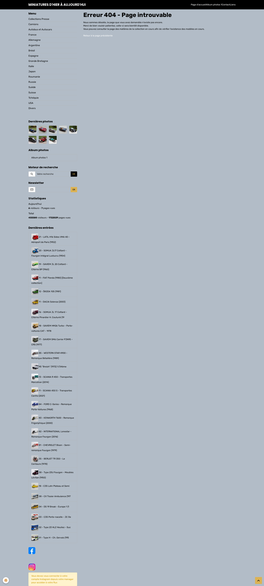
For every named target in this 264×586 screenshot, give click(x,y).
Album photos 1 (214, 4)
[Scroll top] (258, 580)
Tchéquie (33, 97)
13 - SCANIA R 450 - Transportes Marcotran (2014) (51, 379)
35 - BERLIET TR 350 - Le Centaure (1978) (48, 461)
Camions (33, 24)
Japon (32, 71)
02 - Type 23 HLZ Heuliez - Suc (54, 527)
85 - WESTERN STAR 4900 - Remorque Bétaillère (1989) (49, 356)
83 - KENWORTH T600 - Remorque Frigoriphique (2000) (52, 420)
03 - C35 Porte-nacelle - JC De (54, 517)
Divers (32, 108)
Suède (32, 87)
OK (73, 174)
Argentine (34, 45)
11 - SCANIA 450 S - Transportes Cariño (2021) (51, 393)
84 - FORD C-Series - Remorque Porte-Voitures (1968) (51, 407)
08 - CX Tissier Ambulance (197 (54, 496)
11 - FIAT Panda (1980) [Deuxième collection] (52, 280)
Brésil (31, 50)
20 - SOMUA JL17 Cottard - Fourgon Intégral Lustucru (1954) (48, 253)
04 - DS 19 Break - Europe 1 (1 (53, 506)
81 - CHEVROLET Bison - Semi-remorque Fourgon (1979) (51, 448)
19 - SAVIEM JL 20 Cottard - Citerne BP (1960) (49, 267)
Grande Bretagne (38, 61)
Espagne (33, 55)
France (32, 34)
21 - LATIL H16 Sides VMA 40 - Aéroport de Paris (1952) (50, 239)
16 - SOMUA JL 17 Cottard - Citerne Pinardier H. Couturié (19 (49, 315)
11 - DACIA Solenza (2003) (51, 301)
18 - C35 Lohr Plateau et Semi (53, 486)
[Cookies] (6, 580)
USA (30, 103)
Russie (32, 82)
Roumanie (34, 76)
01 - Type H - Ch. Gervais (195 (53, 537)
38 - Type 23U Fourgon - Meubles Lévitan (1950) (52, 475)
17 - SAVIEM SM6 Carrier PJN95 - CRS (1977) (52, 342)
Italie (31, 66)
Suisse (32, 92)
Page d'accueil (198, 4)
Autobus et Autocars (40, 29)
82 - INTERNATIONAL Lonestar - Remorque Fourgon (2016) (51, 434)
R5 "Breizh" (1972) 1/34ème (52, 366)
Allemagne (34, 40)
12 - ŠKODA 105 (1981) (49, 291)
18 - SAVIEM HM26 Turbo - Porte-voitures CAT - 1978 (52, 328)
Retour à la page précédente (98, 35)
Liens (233, 4)
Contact (226, 4)
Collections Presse (38, 19)
